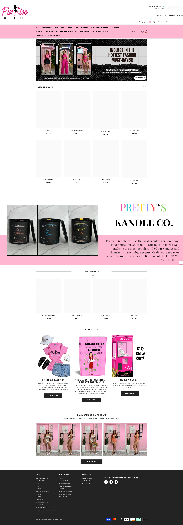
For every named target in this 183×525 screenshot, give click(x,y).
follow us (91, 462)
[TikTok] (116, 482)
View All (145, 87)
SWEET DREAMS (105, 316)
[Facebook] (106, 482)
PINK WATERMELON (77, 316)
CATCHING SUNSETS (49, 179)
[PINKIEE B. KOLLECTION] (53, 356)
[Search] (175, 7)
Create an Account (177, 22)
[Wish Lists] (142, 31)
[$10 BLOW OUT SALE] (129, 356)
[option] (48, 300)
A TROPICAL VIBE (106, 179)
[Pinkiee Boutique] (91, 230)
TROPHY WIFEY (77, 179)
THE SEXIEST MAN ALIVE (48, 316)
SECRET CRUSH (105, 131)
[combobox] (174, 7)
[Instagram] (111, 482)
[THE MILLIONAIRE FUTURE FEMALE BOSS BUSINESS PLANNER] (91, 356)
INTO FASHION (134, 180)
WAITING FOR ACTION (77, 130)
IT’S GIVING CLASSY (134, 130)
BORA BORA (134, 316)
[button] (36, 293)
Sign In (168, 22)
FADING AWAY (49, 130)
